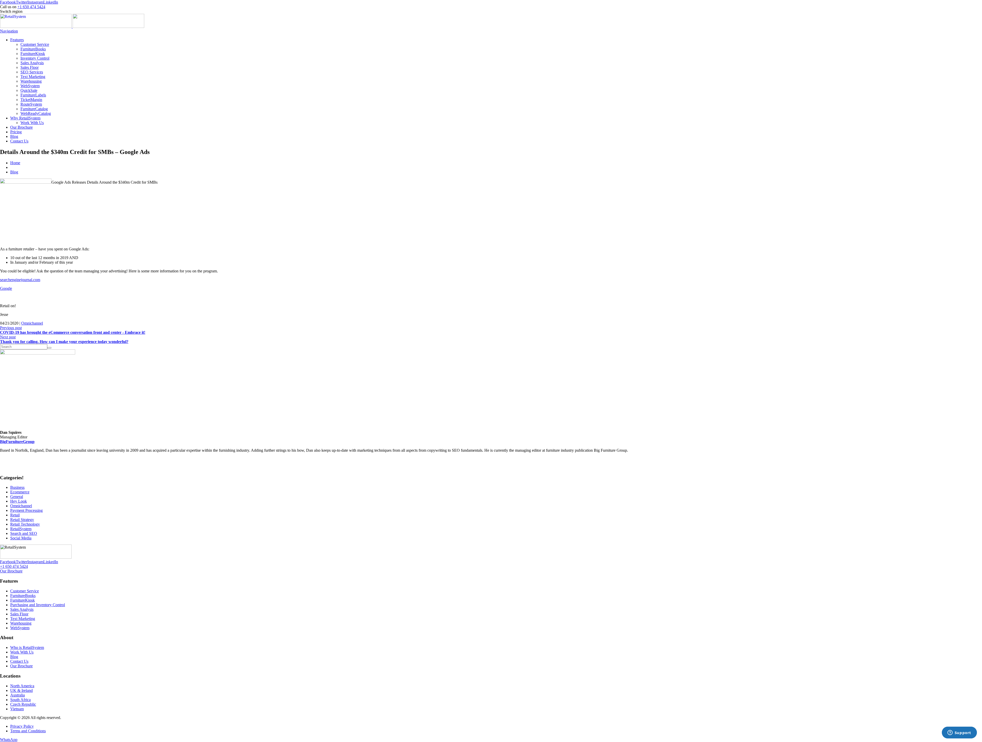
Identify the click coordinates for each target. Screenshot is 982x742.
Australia (17, 695)
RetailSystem (20, 529)
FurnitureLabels (33, 95)
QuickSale (28, 90)
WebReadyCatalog (35, 113)
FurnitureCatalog (34, 109)
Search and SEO (23, 533)
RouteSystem (31, 104)
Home (15, 163)
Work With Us (32, 122)
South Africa (20, 699)
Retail (15, 515)
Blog (14, 136)
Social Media (20, 538)
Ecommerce (19, 492)
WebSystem (30, 86)
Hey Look (18, 501)
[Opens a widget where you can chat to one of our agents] (959, 733)
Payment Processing (26, 510)
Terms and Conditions (28, 731)
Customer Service (34, 44)
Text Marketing (32, 76)
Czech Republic (23, 704)
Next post (64, 339)
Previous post (72, 330)
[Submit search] (49, 348)
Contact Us (19, 141)
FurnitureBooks (33, 49)
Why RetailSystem (25, 118)
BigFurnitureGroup (17, 441)
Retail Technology (25, 524)
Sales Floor (29, 67)
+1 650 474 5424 (31, 7)
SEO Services (31, 72)
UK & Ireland (21, 690)
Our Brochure (21, 127)
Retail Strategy (22, 519)
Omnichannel (32, 323)
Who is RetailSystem (27, 647)
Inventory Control (34, 58)
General (16, 496)
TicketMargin (31, 99)
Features (17, 40)
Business (17, 487)
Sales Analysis (32, 63)
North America (22, 686)
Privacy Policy (22, 726)
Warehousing (31, 81)
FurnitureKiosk (32, 53)
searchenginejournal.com (20, 280)
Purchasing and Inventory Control (37, 605)
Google (6, 288)
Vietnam (17, 709)
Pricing (16, 132)
